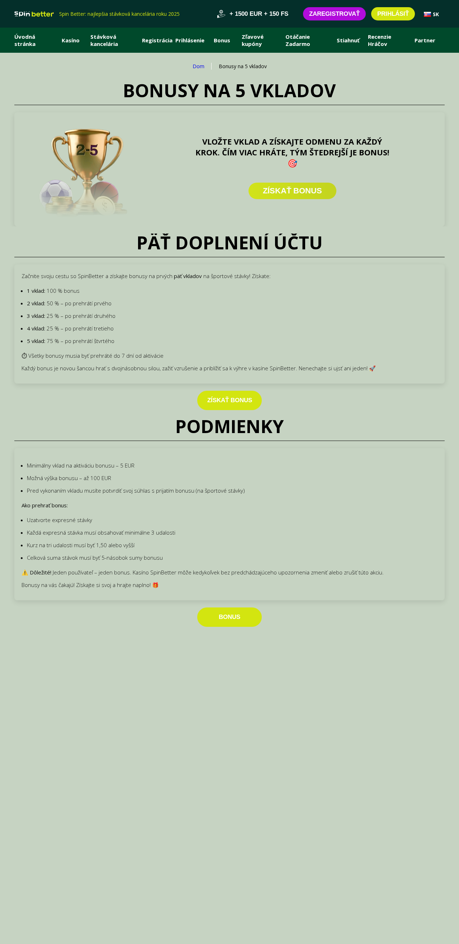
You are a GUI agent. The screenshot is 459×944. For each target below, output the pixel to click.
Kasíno (71, 40)
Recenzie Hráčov (379, 40)
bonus (229, 617)
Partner (425, 40)
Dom (198, 66)
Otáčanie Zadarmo (297, 40)
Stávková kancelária (104, 40)
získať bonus (229, 400)
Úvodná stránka (25, 40)
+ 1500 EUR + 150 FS (259, 13)
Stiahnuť (348, 40)
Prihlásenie (189, 40)
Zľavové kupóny (253, 40)
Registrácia (157, 40)
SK (436, 14)
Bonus (222, 40)
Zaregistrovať (334, 13)
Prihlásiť (393, 13)
